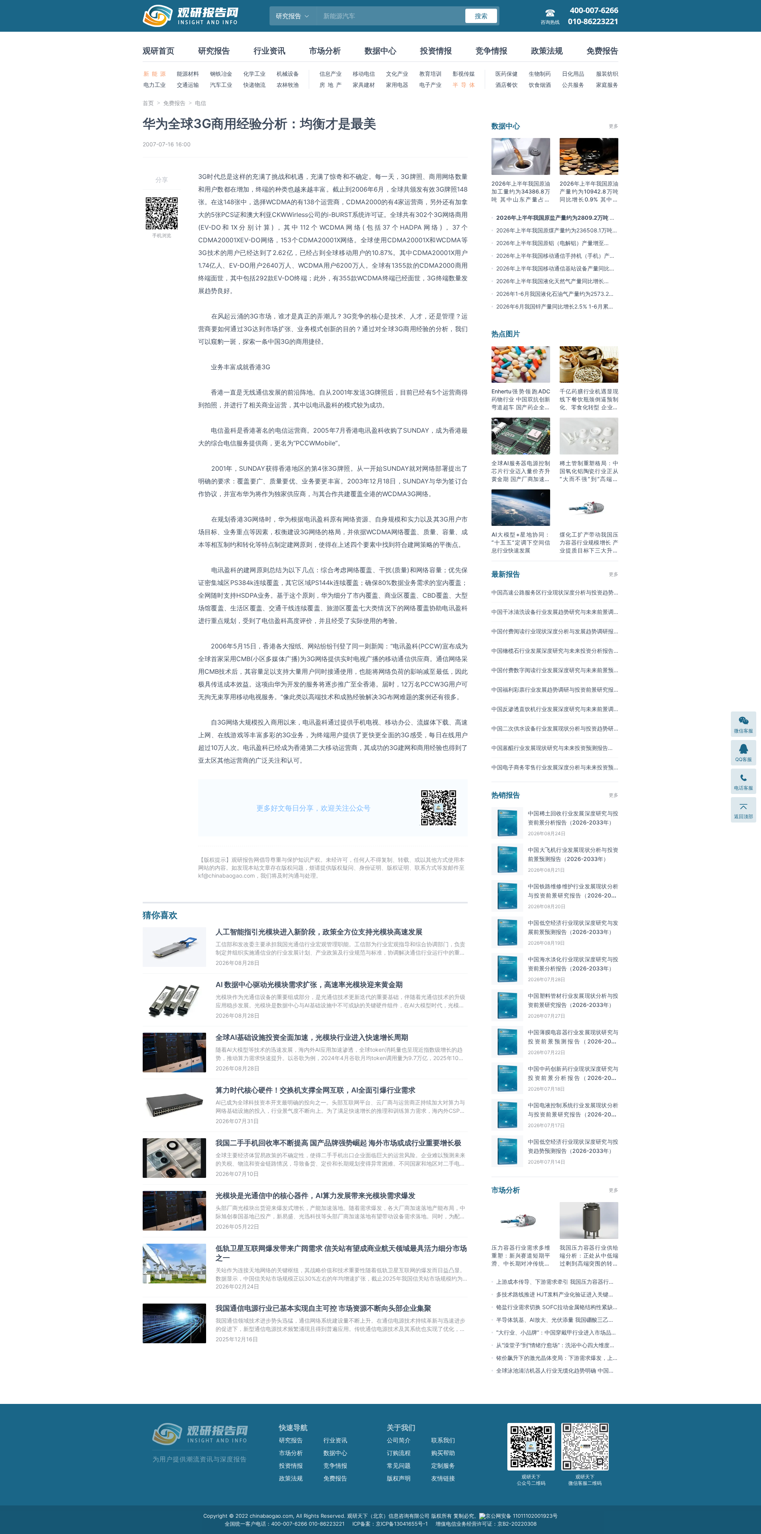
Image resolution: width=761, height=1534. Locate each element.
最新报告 (505, 574)
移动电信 (364, 73)
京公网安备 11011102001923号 (522, 1516)
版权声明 (399, 1478)
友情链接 (443, 1478)
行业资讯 (269, 51)
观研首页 (158, 51)
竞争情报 (491, 51)
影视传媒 (464, 73)
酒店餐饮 (506, 84)
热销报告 (505, 795)
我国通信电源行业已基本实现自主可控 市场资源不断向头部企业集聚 (323, 1308)
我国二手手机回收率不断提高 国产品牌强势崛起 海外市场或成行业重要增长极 (338, 1143)
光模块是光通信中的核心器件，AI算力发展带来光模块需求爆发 (315, 1195)
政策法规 (547, 51)
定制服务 (443, 1465)
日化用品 (573, 73)
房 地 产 (330, 84)
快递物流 (254, 84)
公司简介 (399, 1440)
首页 (148, 103)
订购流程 (399, 1453)
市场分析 (325, 51)
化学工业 (254, 73)
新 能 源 (154, 73)
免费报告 (602, 51)
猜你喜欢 (160, 915)
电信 (200, 103)
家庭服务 (607, 84)
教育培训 (430, 73)
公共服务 (573, 84)
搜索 (481, 16)
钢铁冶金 (221, 73)
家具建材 (364, 84)
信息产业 (330, 73)
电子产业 (430, 84)
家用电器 (397, 84)
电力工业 (154, 84)
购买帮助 (443, 1453)
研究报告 (214, 51)
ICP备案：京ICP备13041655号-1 (390, 1524)
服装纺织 (607, 73)
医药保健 (506, 73)
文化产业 (397, 73)
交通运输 (188, 84)
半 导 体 (464, 84)
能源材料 (188, 73)
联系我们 (443, 1440)
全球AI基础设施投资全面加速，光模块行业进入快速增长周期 (312, 1037)
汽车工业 (221, 84)
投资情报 (436, 51)
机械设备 (288, 73)
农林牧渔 (288, 84)
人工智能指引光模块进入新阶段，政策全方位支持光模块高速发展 (319, 932)
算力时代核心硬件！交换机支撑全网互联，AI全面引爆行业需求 (315, 1090)
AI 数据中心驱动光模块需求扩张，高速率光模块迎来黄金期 (309, 984)
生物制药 (540, 73)
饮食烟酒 (540, 84)
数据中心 (380, 51)
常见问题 (399, 1465)
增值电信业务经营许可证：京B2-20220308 (486, 1524)
